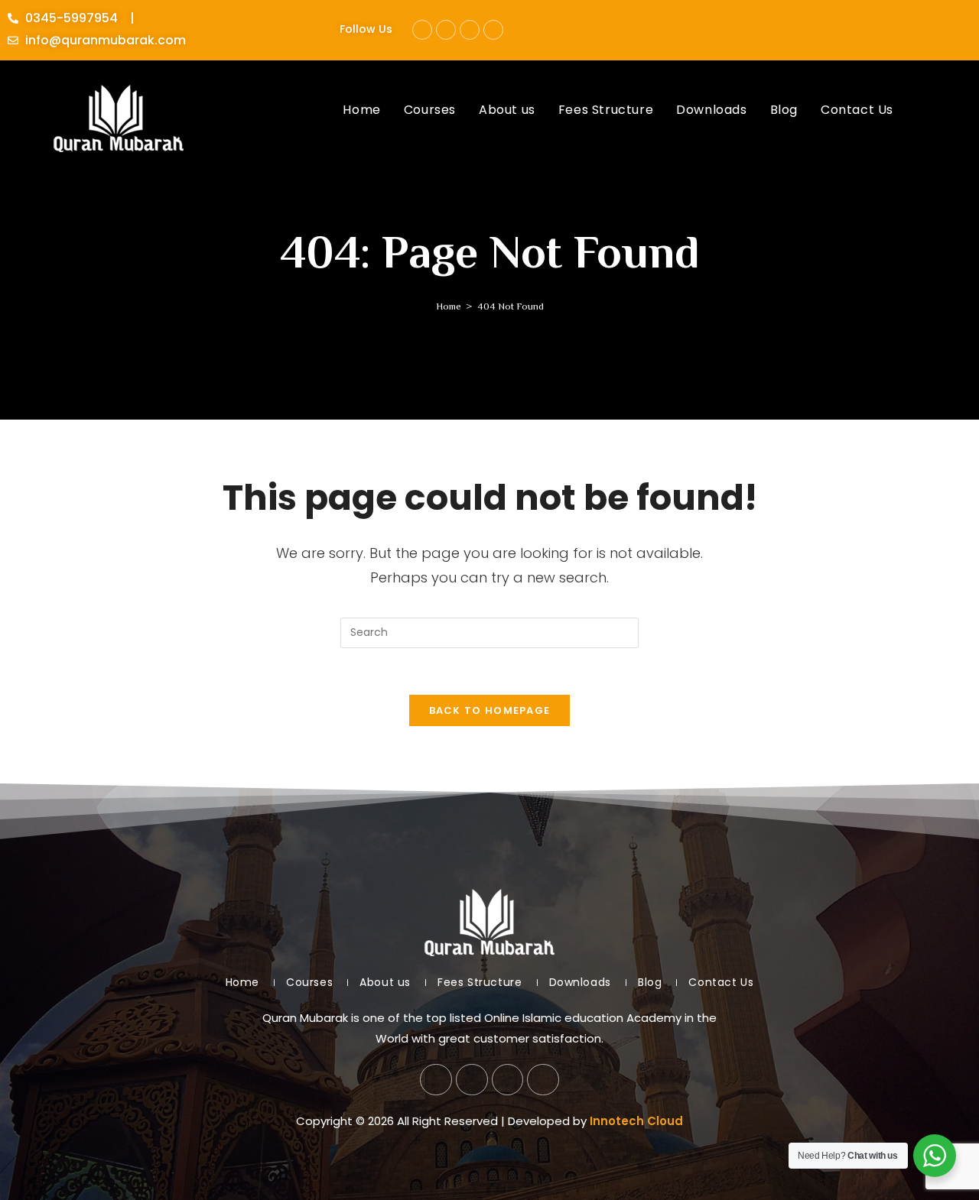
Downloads (580, 982)
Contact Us (720, 982)
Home (242, 982)
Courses (309, 982)
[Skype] (493, 30)
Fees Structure (479, 982)
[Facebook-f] (422, 30)
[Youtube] (470, 30)
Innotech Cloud (636, 1121)
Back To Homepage (490, 710)
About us (385, 982)
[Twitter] (446, 30)
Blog (650, 982)
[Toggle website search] (921, 110)
